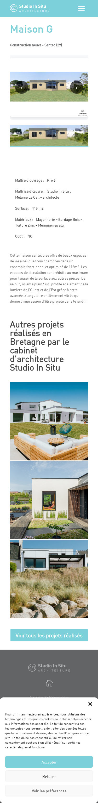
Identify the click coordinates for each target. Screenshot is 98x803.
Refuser (49, 776)
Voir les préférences (49, 790)
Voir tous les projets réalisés (49, 635)
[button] (90, 704)
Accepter (49, 762)
